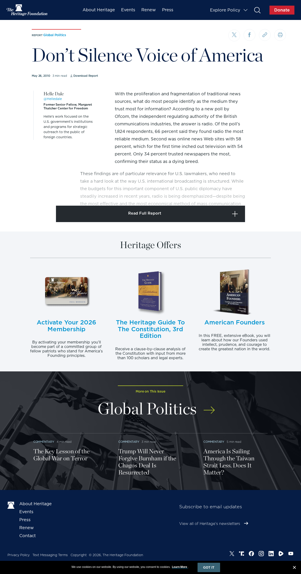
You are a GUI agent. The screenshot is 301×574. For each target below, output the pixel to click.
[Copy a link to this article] (265, 35)
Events (128, 9)
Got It (208, 567)
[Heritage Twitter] (232, 554)
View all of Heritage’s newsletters (209, 523)
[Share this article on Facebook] (249, 35)
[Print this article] (280, 35)
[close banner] (294, 568)
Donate (282, 10)
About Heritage (99, 9)
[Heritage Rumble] (281, 554)
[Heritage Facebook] (251, 554)
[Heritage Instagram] (261, 554)
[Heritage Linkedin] (271, 554)
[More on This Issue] (209, 407)
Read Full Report (144, 213)
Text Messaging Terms (50, 555)
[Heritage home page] (11, 505)
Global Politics (54, 35)
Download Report (85, 75)
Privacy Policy (19, 555)
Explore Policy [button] (225, 10)
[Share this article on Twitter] (234, 35)
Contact (27, 535)
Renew (148, 9)
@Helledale (53, 99)
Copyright (79, 555)
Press (167, 9)
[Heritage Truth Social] (241, 554)
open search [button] (257, 10)
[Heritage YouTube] (290, 554)
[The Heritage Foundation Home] (27, 10)
